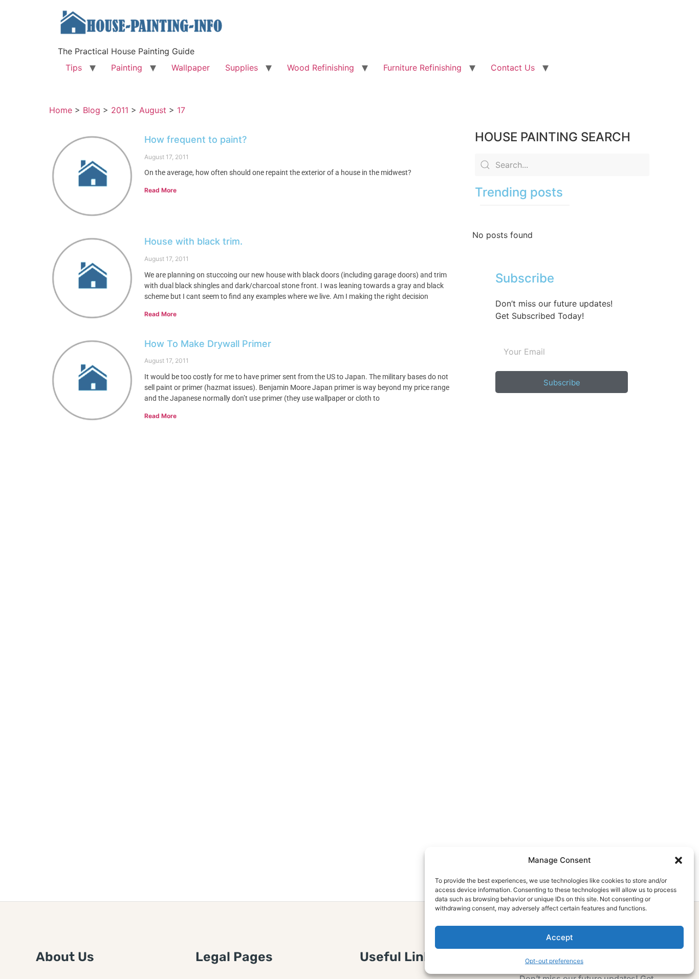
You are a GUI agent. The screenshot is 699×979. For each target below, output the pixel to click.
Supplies (241, 67)
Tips (73, 67)
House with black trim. (193, 241)
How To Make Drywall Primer (207, 343)
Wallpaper (190, 67)
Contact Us (513, 67)
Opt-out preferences (554, 961)
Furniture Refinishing (422, 67)
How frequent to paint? (195, 139)
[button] (678, 860)
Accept (559, 937)
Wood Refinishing (320, 67)
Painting (126, 67)
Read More (160, 190)
